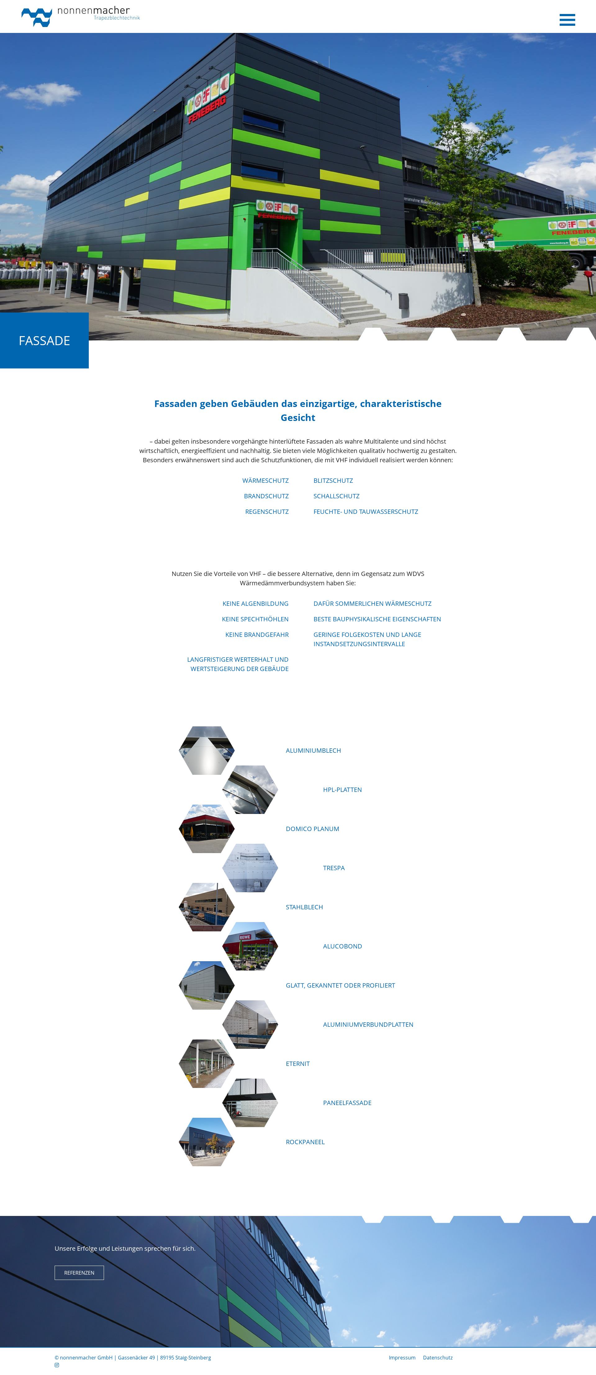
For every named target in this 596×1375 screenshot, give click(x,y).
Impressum (402, 1357)
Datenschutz (438, 1357)
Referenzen (79, 1272)
